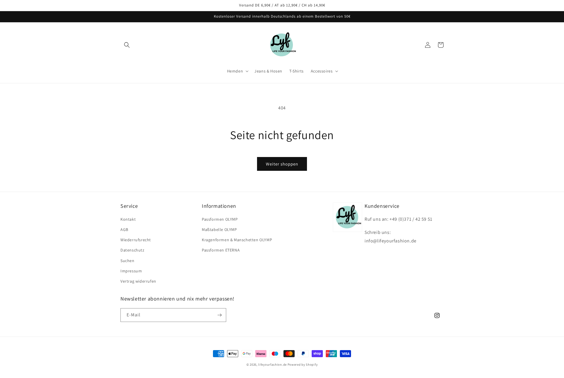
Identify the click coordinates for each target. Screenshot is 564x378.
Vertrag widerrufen (138, 281)
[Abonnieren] (219, 315)
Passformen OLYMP (220, 219)
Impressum (131, 271)
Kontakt (128, 219)
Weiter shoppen (282, 164)
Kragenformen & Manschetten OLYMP (237, 239)
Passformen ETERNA (221, 250)
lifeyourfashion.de (272, 364)
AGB (124, 229)
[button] (126, 44)
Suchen (127, 260)
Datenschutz (132, 250)
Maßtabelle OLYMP (219, 229)
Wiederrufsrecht (135, 239)
